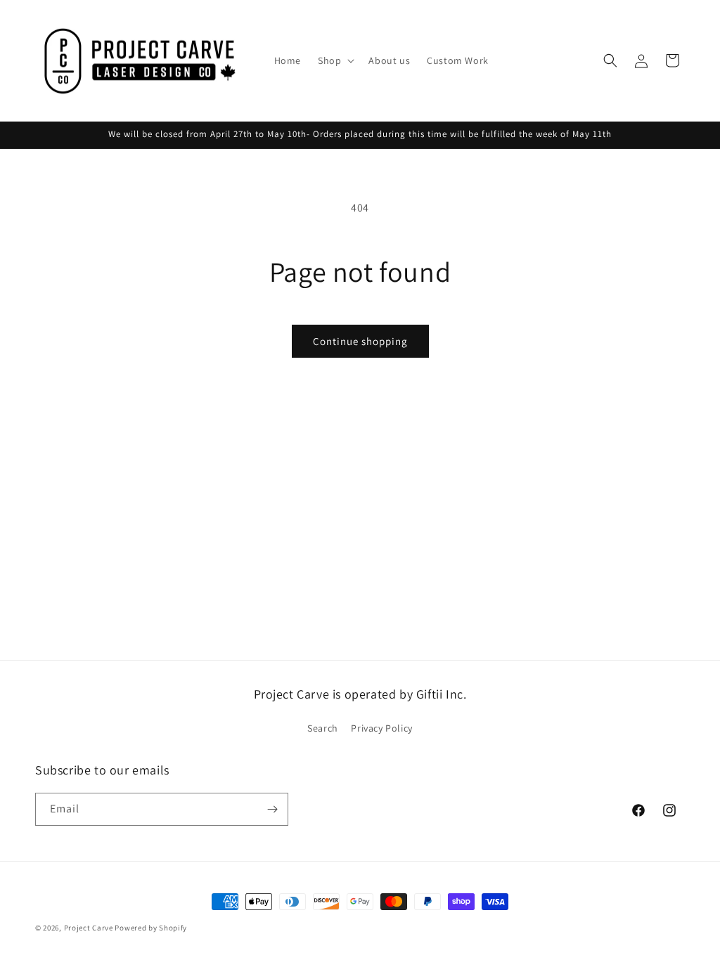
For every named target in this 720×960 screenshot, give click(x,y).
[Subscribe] (272, 809)
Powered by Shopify (151, 928)
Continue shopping (360, 341)
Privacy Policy (381, 728)
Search (322, 728)
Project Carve (88, 928)
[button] (334, 60)
